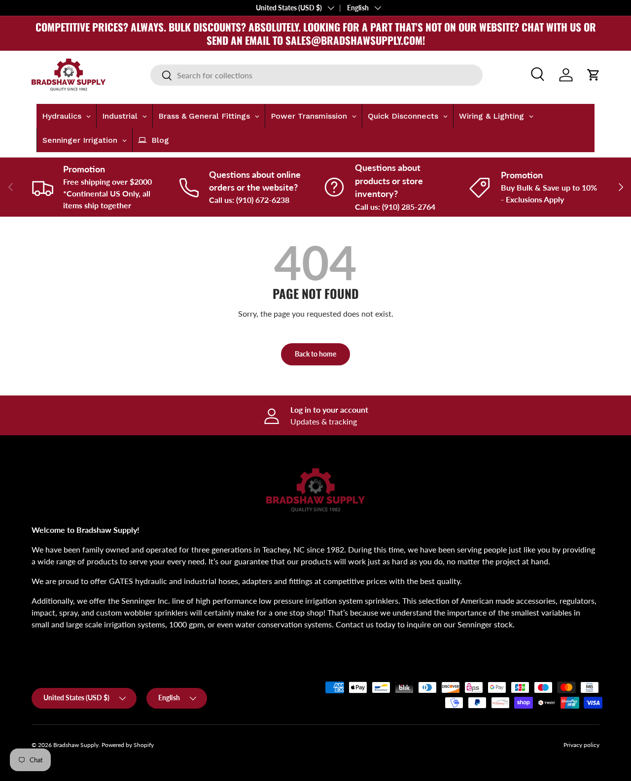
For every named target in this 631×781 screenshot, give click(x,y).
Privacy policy (581, 744)
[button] (593, 75)
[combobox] (316, 75)
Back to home (315, 354)
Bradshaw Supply (76, 744)
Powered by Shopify (128, 744)
